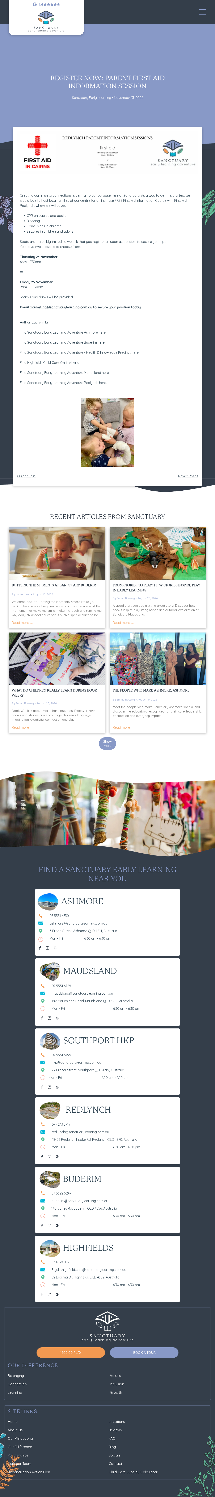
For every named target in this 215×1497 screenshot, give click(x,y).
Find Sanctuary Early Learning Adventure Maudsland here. (64, 373)
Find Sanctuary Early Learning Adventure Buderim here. (62, 342)
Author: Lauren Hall (34, 322)
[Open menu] (202, 12)
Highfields (88, 1248)
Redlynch (88, 1110)
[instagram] (47, 949)
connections (62, 195)
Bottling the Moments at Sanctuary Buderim (54, 585)
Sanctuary (131, 195)
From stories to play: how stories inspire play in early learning (156, 588)
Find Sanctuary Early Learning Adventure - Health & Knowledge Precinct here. (79, 352)
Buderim (82, 1180)
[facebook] (39, 949)
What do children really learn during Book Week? (54, 693)
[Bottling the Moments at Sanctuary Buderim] (57, 553)
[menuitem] (56, 1375)
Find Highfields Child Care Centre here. (49, 362)
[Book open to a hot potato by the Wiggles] (57, 659)
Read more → (22, 623)
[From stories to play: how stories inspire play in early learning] (158, 553)
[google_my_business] (55, 949)
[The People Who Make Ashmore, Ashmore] (158, 659)
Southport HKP (98, 1041)
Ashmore (82, 902)
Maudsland (90, 972)
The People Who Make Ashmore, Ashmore (151, 690)
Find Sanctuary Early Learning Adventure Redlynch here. (63, 383)
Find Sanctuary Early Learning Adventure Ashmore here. (63, 332)
